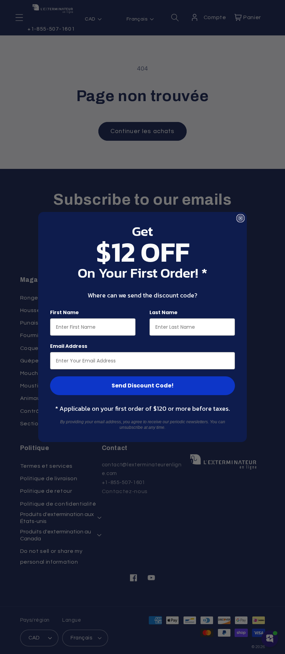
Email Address (68, 346)
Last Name (163, 312)
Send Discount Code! (143, 386)
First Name (64, 312)
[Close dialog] (240, 218)
